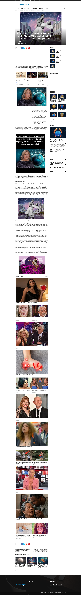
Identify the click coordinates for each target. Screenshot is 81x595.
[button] (64, 8)
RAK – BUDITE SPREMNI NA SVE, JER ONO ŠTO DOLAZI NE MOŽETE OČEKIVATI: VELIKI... (57, 150)
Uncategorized (17, 563)
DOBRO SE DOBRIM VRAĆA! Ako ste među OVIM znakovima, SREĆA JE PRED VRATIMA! (32, 565)
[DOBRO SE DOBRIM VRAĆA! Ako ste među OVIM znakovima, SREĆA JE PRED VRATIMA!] (32, 560)
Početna (24, 0)
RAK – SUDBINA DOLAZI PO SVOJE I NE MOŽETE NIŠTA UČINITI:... (60, 61)
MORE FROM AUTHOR (26, 554)
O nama (27, 0)
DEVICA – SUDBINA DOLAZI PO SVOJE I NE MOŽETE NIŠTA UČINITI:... (60, 51)
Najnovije (28, 563)
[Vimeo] (56, 585)
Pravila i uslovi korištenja (39, 0)
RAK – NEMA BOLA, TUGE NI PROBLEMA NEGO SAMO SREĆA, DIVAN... (53, 119)
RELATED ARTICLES (19, 554)
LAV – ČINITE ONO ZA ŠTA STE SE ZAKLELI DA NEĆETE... (53, 110)
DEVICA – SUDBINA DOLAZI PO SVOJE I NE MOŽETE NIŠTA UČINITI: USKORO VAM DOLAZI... (57, 168)
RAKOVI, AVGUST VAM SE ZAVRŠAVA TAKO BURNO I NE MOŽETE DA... (56, 140)
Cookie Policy (33, 0)
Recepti (47, 8)
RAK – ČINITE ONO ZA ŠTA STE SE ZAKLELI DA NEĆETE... (61, 110)
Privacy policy (45, 0)
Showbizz (29, 8)
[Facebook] (51, 585)
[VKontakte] (59, 585)
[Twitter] (54, 585)
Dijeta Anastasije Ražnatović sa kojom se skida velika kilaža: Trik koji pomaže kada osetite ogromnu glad (22, 550)
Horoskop (57, 52)
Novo (22, 8)
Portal (54, 159)
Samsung (19, 43)
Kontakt (30, 0)
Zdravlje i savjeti (42, 8)
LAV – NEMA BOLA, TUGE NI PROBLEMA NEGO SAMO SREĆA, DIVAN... (61, 119)
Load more (57, 69)
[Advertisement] (32, 58)
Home (16, 10)
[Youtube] (61, 585)
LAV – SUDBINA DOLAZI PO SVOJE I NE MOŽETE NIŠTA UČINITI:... (60, 56)
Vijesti (25, 8)
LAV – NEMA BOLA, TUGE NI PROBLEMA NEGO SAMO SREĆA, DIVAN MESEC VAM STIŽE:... (57, 157)
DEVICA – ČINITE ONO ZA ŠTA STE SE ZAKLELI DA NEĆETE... (61, 100)
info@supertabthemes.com (36, 588)
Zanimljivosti (34, 8)
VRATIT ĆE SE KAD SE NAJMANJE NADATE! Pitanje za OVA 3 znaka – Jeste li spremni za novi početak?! (20, 565)
